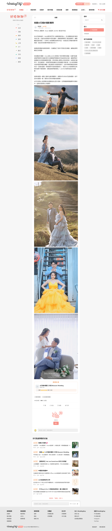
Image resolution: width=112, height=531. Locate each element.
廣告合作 (77, 516)
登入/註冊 (102, 4)
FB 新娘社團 (97, 516)
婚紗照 (87, 45)
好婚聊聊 (64, 513)
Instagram (96, 518)
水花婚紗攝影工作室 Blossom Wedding (52, 385)
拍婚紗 (8, 513)
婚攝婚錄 (9, 521)
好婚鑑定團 (50, 513)
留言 (52, 405)
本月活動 (102, 10)
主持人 (22, 516)
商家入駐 (77, 513)
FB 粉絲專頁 (97, 513)
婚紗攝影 (38, 397)
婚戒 (100, 47)
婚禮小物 (36, 518)
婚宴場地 (22, 513)
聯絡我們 (94, 527)
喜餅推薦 (88, 53)
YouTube (96, 521)
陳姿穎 (39, 26)
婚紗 (93, 45)
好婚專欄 (50, 516)
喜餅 (99, 45)
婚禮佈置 (22, 518)
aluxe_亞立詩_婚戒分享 (92, 50)
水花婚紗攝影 (47, 397)
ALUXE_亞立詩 (97, 42)
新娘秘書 (9, 518)
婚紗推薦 (93, 47)
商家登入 (94, 4)
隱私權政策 (102, 527)
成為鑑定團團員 (79, 518)
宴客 (87, 47)
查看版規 (86, 33)
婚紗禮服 (9, 516)
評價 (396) (42, 387)
